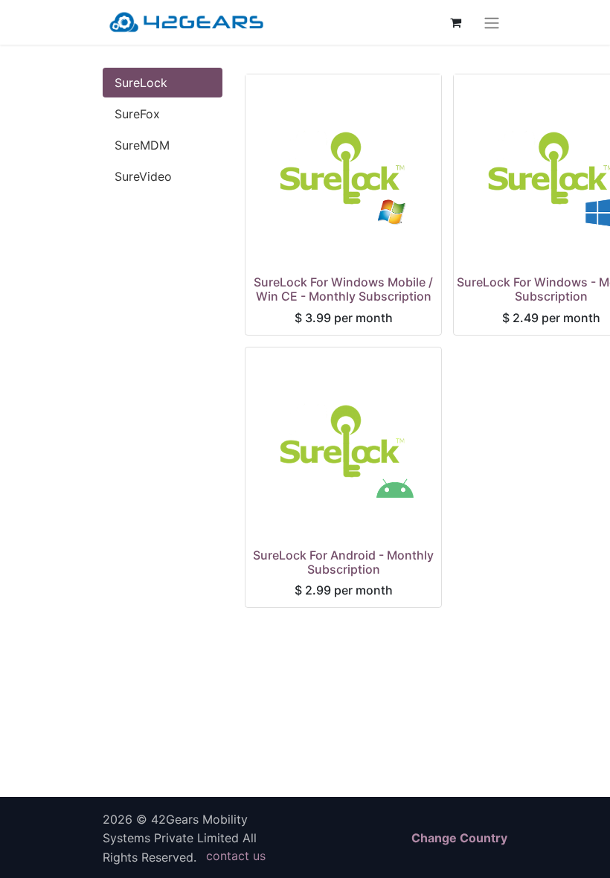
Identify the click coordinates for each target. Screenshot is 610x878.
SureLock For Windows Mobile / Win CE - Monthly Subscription (343, 289)
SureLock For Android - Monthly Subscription (343, 562)
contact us (236, 855)
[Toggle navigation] (491, 22)
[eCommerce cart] (455, 22)
